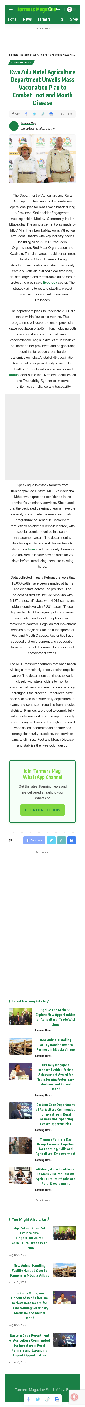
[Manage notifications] (74, 1397)
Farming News (21, 62)
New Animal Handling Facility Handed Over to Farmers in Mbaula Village (55, 1044)
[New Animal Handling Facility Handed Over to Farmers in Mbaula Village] (20, 1046)
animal (14, 375)
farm (31, 549)
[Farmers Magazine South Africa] (37, 9)
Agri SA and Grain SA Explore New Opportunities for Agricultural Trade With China (29, 1238)
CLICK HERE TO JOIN (42, 810)
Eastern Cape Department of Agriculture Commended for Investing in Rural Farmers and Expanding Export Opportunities (55, 1114)
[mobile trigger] (13, 9)
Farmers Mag (28, 123)
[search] (50, 9)
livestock (50, 282)
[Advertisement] (49, 39)
